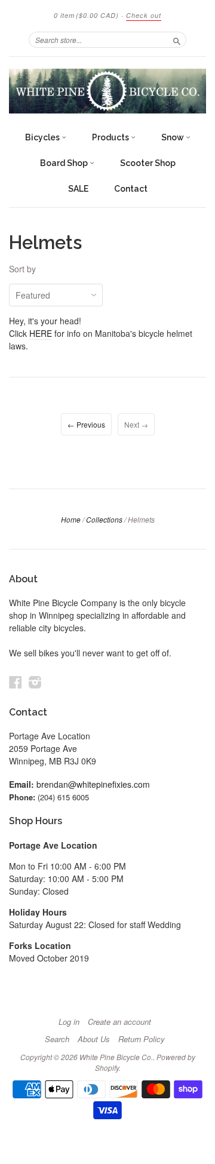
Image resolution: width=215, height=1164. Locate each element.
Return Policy (141, 1039)
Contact (131, 189)
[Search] (176, 39)
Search (57, 1039)
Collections (104, 519)
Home (71, 519)
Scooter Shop (148, 163)
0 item (86, 15)
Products (111, 137)
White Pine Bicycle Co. (116, 1057)
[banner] (107, 91)
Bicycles (43, 137)
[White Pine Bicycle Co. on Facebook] (15, 682)
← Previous (86, 424)
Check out (143, 15)
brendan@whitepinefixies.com (93, 784)
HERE (40, 333)
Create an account (119, 1022)
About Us (94, 1039)
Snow (173, 137)
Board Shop (65, 163)
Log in (69, 1022)
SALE (78, 189)
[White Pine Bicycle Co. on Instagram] (35, 682)
